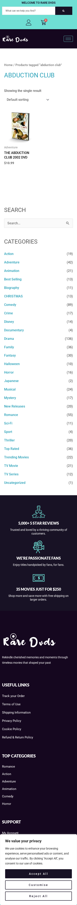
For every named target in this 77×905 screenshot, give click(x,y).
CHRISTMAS (13, 296)
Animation (11, 271)
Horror (9, 372)
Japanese (11, 381)
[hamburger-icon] (68, 39)
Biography (11, 288)
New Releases (14, 406)
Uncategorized (14, 483)
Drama (9, 339)
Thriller (9, 440)
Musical (10, 389)
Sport (8, 432)
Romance (11, 415)
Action (9, 254)
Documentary (14, 330)
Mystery (10, 398)
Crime (8, 313)
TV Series (11, 474)
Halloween (12, 364)
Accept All (38, 873)
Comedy (10, 305)
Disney (9, 322)
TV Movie (11, 466)
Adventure (12, 262)
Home (8, 65)
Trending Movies (16, 457)
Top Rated (11, 449)
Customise (38, 885)
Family (9, 347)
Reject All (38, 896)
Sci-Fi (8, 423)
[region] (38, 869)
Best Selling (13, 279)
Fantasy (10, 355)
